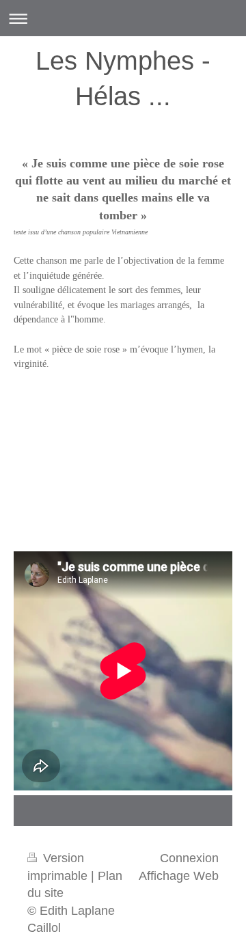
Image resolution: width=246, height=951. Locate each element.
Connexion (189, 858)
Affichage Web (179, 876)
